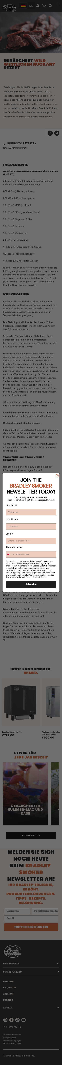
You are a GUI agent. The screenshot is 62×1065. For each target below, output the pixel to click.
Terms (43, 577)
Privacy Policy (32, 577)
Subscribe (31, 584)
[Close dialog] (57, 475)
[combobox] (10, 554)
